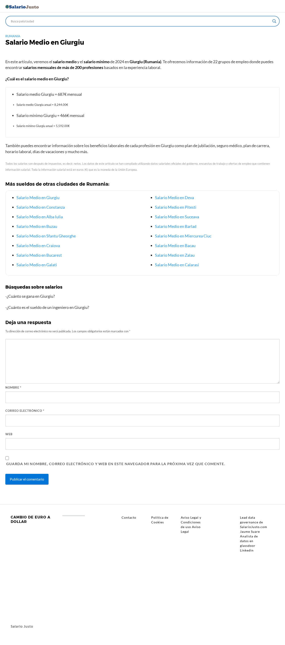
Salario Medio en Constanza (40, 207)
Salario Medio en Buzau (36, 226)
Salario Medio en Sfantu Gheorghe (46, 235)
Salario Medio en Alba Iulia (39, 216)
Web (8, 434)
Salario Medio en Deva (174, 197)
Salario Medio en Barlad (175, 226)
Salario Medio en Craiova (38, 245)
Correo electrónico (24, 410)
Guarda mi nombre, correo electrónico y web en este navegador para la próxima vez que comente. (115, 464)
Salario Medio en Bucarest (39, 255)
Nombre (13, 387)
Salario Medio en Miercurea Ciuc (183, 235)
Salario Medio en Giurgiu (37, 197)
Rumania (12, 36)
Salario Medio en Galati (36, 264)
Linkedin (247, 550)
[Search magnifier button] (274, 21)
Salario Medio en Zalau (175, 255)
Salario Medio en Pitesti (175, 207)
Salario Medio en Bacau (175, 245)
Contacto (129, 517)
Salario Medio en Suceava (177, 216)
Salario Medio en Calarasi (177, 264)
